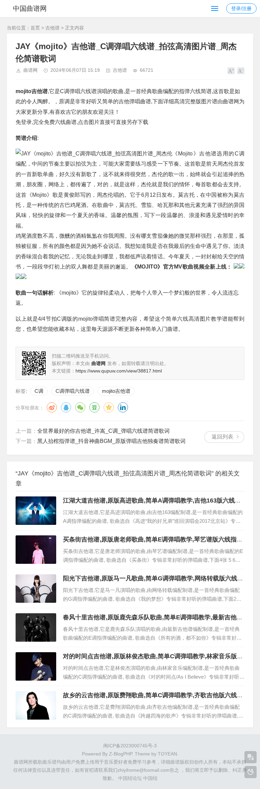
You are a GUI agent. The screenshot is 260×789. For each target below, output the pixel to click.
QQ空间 (109, 407)
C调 (39, 391)
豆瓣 (94, 407)
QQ (66, 407)
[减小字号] (240, 70)
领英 (123, 407)
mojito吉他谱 (116, 391)
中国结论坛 (130, 778)
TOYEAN (167, 753)
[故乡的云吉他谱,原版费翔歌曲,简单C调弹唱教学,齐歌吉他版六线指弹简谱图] (36, 705)
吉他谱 (52, 27)
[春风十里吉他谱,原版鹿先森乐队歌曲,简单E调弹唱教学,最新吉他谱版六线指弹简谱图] (36, 627)
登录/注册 (241, 8)
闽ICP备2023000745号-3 (130, 745)
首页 (35, 27)
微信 (80, 407)
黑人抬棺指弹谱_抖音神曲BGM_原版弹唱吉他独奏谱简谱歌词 (111, 441)
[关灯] (250, 772)
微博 (52, 407)
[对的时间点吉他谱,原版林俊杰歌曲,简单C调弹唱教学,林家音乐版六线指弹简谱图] (36, 666)
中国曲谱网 (30, 8)
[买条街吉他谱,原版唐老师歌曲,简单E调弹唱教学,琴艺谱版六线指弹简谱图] (36, 549)
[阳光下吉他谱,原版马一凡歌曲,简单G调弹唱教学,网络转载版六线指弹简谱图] (36, 588)
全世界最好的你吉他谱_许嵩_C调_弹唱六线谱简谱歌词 (103, 431)
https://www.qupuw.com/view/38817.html (118, 371)
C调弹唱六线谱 (73, 391)
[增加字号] (231, 70)
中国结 (150, 778)
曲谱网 (30, 70)
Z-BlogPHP (120, 753)
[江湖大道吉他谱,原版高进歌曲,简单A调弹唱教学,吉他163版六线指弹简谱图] (36, 510)
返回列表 (222, 437)
